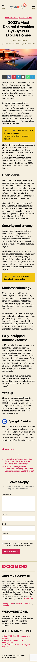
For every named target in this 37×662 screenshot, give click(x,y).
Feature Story (11, 17)
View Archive (8, 449)
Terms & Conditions (23, 604)
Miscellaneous (25, 17)
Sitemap (5, 606)
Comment (6, 495)
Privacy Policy (8, 604)
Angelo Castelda (21, 40)
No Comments (30, 44)
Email (4, 524)
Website (5, 534)
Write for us (28, 598)
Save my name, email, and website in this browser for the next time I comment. (18, 544)
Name (5, 514)
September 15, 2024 (12, 44)
